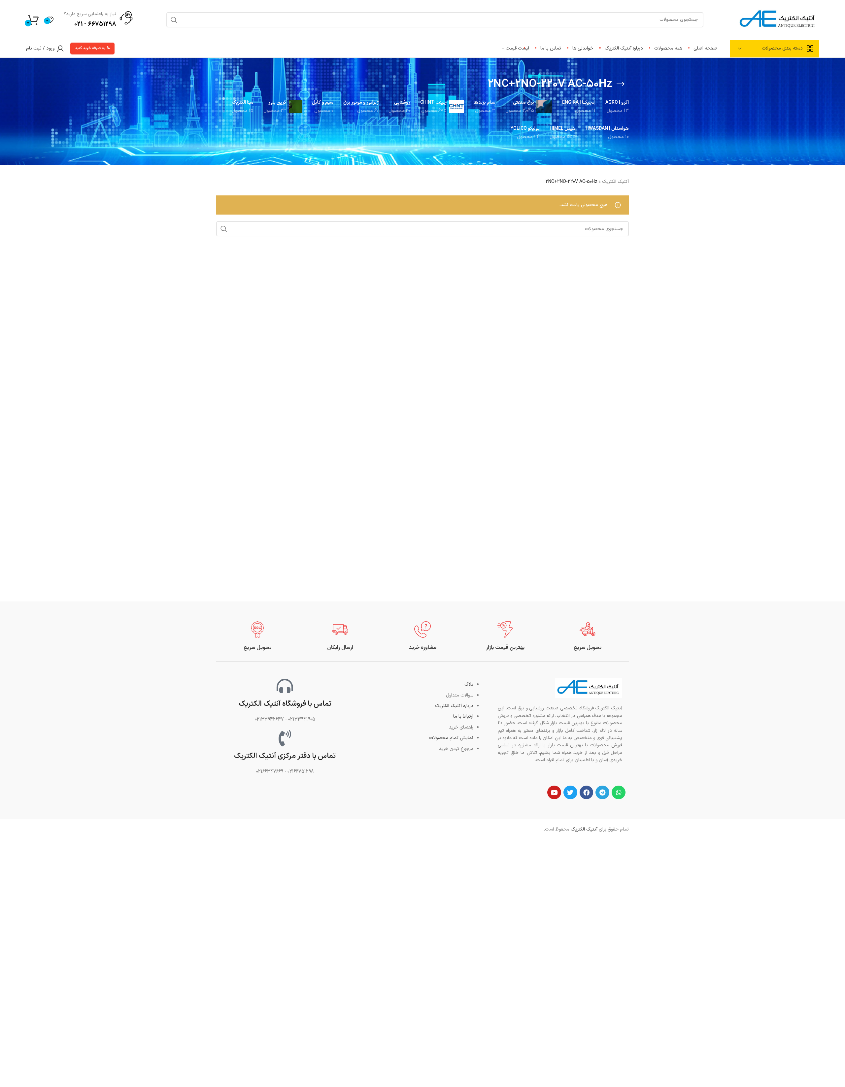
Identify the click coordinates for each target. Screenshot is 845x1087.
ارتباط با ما (463, 716)
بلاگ (468, 684)
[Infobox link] (587, 636)
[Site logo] (778, 19)
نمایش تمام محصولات (451, 737)
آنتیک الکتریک (615, 181)
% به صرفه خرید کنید (92, 48)
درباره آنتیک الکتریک (454, 705)
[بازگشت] (620, 84)
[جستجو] (223, 228)
